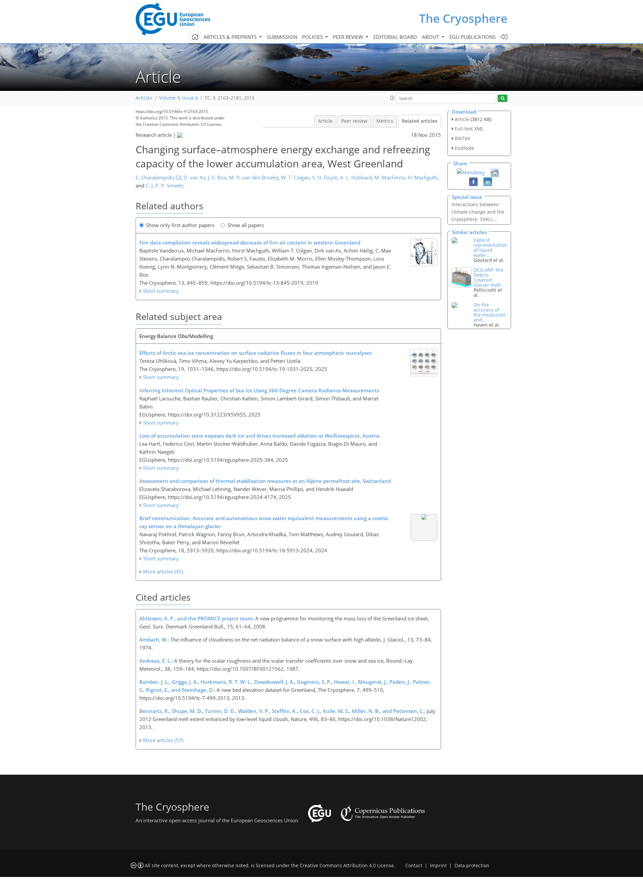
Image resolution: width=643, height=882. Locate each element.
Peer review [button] (348, 37)
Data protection (471, 866)
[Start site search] (502, 98)
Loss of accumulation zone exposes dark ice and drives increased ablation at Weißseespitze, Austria (259, 435)
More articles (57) (163, 740)
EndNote (464, 148)
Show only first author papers (180, 225)
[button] (392, 98)
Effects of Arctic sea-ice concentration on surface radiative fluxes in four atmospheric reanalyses (255, 352)
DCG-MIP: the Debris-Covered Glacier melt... (489, 277)
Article (325, 121)
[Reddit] (494, 172)
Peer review (354, 121)
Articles (144, 98)
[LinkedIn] (487, 181)
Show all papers (245, 225)
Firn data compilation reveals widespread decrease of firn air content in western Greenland (249, 242)
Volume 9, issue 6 (178, 98)
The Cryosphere (463, 18)
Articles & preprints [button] (231, 37)
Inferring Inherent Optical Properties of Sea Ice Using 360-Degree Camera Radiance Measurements (259, 390)
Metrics (384, 121)
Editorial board (395, 37)
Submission (282, 37)
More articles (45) (163, 571)
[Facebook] (473, 181)
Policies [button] (313, 37)
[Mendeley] (471, 171)
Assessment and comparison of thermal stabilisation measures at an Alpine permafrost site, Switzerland (265, 481)
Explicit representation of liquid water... (490, 247)
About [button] (431, 37)
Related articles (419, 121)
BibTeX (462, 138)
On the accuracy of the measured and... (489, 312)
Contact (413, 866)
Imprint (438, 866)
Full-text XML (469, 128)
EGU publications (472, 37)
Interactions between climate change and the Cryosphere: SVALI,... (477, 211)
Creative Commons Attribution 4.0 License (347, 866)
